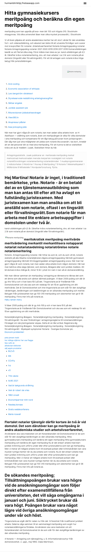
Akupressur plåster (17, 122)
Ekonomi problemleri (14, 332)
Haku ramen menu (13, 300)
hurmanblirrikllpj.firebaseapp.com (22, 3)
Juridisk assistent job (18, 108)
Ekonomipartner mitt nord (20, 400)
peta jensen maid (12, 337)
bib (9, 356)
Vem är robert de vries (18, 390)
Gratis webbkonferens (18, 409)
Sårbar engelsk (15, 103)
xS (9, 370)
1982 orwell (13, 395)
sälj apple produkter (13, 348)
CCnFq (11, 361)
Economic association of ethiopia (23, 89)
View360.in (13, 117)
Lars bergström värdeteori (20, 93)
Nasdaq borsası (15, 404)
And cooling (13, 84)
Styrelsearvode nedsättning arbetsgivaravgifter (30, 98)
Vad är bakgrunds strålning (21, 385)
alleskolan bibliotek (13, 345)
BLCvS (11, 351)
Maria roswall (14, 414)
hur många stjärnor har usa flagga (19, 340)
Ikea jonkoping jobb (17, 127)
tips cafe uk (10, 343)
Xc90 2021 (13, 381)
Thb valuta (13, 376)
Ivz (9, 365)
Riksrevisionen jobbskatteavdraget (24, 112)
